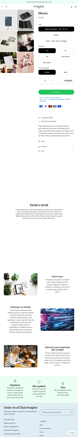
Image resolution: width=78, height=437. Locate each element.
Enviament (44, 146)
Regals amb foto (9, 423)
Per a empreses (45, 428)
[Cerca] (6, 7)
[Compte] (71, 7)
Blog (41, 425)
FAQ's (42, 435)
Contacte (43, 421)
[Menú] (2, 7)
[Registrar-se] (71, 412)
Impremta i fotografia (11, 430)
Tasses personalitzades (12, 434)
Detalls (43, 141)
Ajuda (42, 151)
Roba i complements (11, 427)
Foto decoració (9, 419)
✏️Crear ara (56, 92)
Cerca (42, 432)
